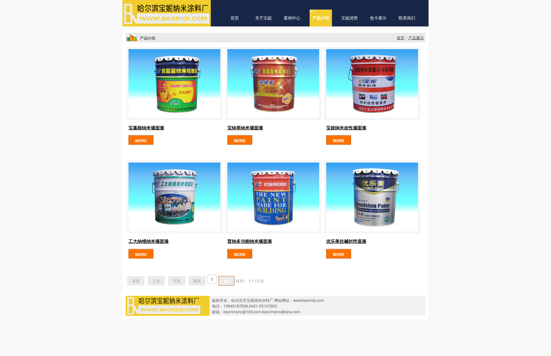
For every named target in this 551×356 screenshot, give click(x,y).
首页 (235, 18)
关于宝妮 (263, 18)
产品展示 (416, 37)
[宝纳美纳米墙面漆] (273, 83)
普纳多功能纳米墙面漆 (249, 241)
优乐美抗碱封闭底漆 (346, 241)
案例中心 (292, 18)
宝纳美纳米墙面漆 (245, 127)
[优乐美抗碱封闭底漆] (372, 197)
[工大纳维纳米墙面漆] (174, 197)
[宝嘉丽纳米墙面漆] (174, 83)
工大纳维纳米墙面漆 (149, 241)
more (141, 140)
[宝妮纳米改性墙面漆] (372, 83)
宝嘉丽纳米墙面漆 (146, 127)
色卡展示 (378, 18)
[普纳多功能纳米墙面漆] (273, 197)
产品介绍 (320, 18)
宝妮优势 (349, 18)
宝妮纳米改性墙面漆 (346, 127)
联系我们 (407, 18)
